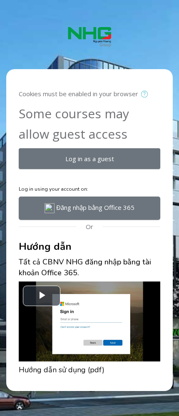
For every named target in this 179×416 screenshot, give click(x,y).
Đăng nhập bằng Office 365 (94, 207)
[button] (146, 94)
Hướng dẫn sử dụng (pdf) (61, 370)
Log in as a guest (89, 158)
